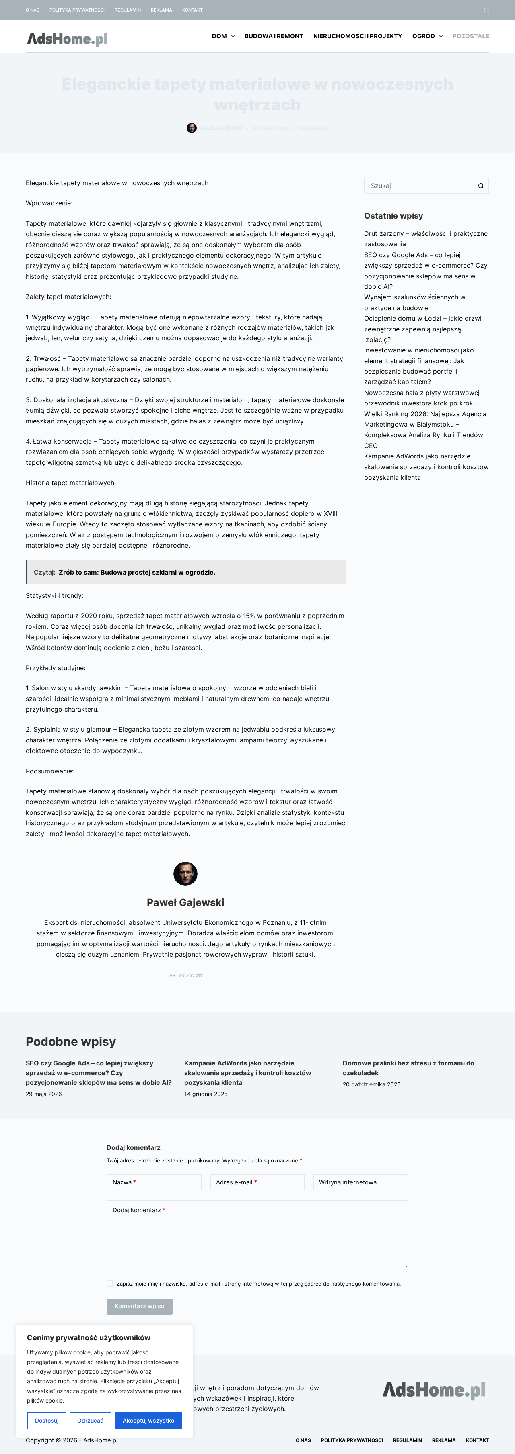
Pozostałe (471, 36)
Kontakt (192, 10)
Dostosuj (46, 1420)
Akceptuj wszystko (148, 1420)
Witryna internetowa (348, 1182)
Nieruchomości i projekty (357, 36)
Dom (219, 36)
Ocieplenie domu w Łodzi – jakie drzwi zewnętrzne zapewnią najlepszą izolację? (423, 329)
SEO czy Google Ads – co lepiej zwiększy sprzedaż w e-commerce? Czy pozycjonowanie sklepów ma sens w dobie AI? (99, 1072)
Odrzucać (90, 1420)
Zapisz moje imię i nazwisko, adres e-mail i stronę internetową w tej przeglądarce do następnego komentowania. (259, 1283)
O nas (32, 10)
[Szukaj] (486, 10)
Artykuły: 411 (185, 975)
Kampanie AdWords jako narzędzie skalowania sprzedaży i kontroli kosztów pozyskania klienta (426, 466)
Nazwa (124, 1182)
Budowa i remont (274, 36)
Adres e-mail (236, 1182)
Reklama (161, 10)
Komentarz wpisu (140, 1306)
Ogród (423, 36)
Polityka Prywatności (77, 10)
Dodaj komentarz (139, 1210)
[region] (104, 1381)
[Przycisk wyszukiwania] (481, 186)
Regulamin (128, 10)
